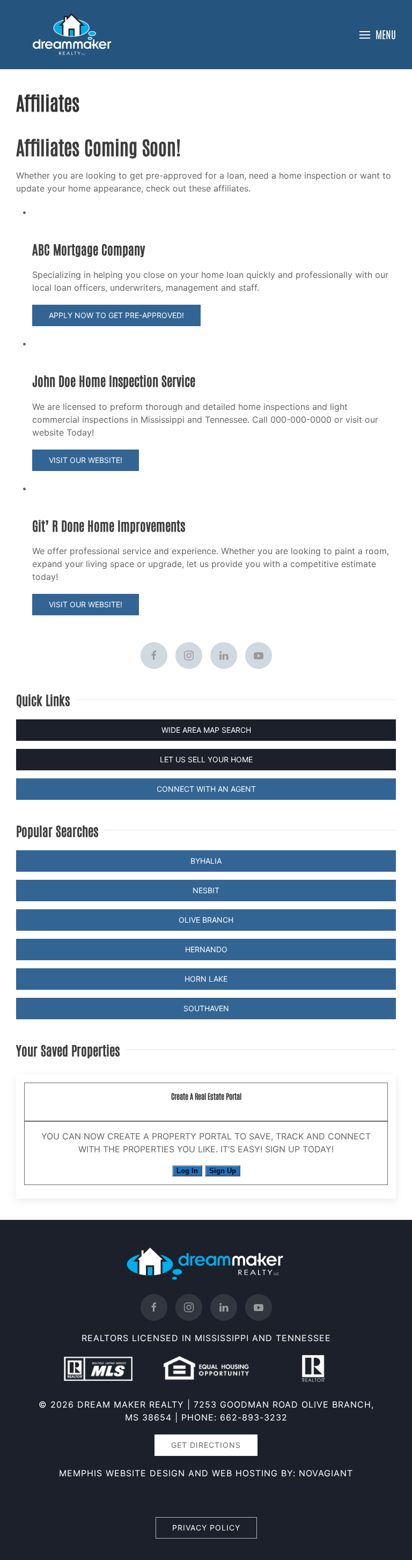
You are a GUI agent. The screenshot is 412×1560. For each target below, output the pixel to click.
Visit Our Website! (85, 460)
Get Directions (206, 1444)
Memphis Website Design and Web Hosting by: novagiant (206, 1473)
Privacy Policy (206, 1527)
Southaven (206, 1008)
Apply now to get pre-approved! (116, 315)
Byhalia (206, 860)
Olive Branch (206, 919)
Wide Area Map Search (206, 729)
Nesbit (206, 890)
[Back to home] (72, 34)
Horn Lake (206, 978)
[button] (377, 34)
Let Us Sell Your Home (206, 759)
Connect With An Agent (206, 788)
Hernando (206, 949)
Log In (187, 1171)
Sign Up (222, 1171)
